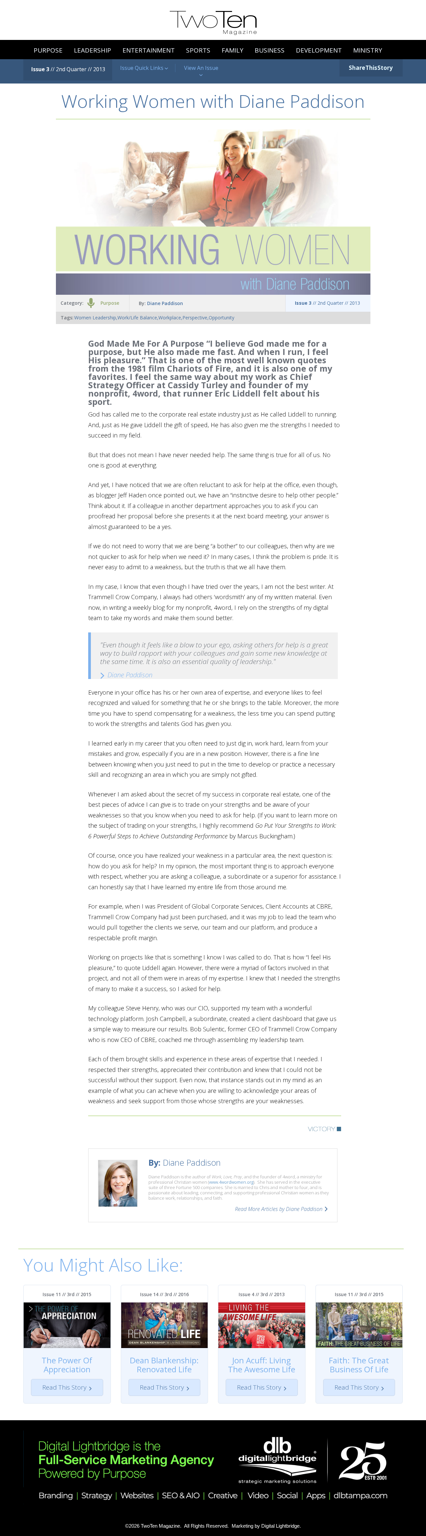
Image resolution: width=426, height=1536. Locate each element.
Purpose (110, 303)
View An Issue (201, 68)
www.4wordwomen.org (231, 1182)
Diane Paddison (165, 303)
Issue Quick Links (142, 68)
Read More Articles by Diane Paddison (278, 1209)
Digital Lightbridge (280, 1526)
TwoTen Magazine (160, 1526)
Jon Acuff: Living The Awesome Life (261, 1365)
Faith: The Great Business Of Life (359, 1365)
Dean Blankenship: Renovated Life (164, 1365)
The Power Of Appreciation (67, 1365)
